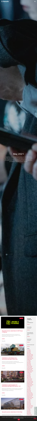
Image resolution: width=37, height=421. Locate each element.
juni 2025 (29, 361)
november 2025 (30, 355)
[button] (27, 1)
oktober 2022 (29, 396)
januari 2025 (29, 367)
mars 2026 (29, 353)
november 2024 (30, 368)
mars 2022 (29, 404)
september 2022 (30, 397)
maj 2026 (28, 352)
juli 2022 (28, 399)
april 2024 (29, 376)
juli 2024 (28, 373)
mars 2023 (29, 391)
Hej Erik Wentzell (30, 344)
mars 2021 (29, 413)
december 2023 (30, 381)
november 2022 (30, 395)
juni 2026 (29, 351)
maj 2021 (28, 411)
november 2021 (30, 406)
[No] (35, 418)
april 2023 (29, 390)
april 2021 (29, 412)
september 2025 (30, 358)
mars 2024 (29, 377)
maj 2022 (28, 402)
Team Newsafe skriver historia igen (30, 333)
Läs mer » (28, 324)
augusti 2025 (29, 359)
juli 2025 (28, 360)
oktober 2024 (29, 369)
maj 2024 (28, 375)
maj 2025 (28, 362)
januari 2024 (29, 380)
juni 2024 (29, 374)
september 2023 (30, 384)
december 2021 (30, 405)
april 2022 (29, 403)
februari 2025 (29, 366)
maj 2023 (28, 389)
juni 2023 (29, 388)
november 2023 (30, 382)
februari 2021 (29, 414)
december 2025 (30, 354)
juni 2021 (29, 410)
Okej (18, 419)
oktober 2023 (29, 383)
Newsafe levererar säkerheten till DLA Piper (12, 412)
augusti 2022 (29, 398)
